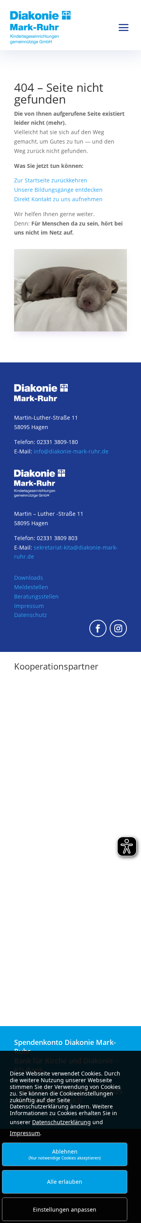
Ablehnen (65, 1154)
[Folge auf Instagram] (118, 628)
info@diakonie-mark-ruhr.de (71, 451)
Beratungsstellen (36, 596)
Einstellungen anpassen (64, 1209)
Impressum (29, 606)
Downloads (28, 577)
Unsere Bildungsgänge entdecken (58, 189)
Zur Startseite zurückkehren (50, 180)
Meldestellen (31, 587)
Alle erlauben (64, 1181)
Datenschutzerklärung (61, 1122)
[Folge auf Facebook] (98, 628)
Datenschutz (30, 615)
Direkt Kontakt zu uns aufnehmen (58, 199)
